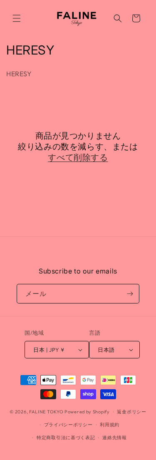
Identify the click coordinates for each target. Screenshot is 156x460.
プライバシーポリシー (68, 425)
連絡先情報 (114, 437)
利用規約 (109, 425)
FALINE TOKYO (46, 412)
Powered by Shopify (87, 412)
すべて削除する (78, 157)
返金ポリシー (131, 412)
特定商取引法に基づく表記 (66, 437)
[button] (16, 18)
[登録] (130, 293)
